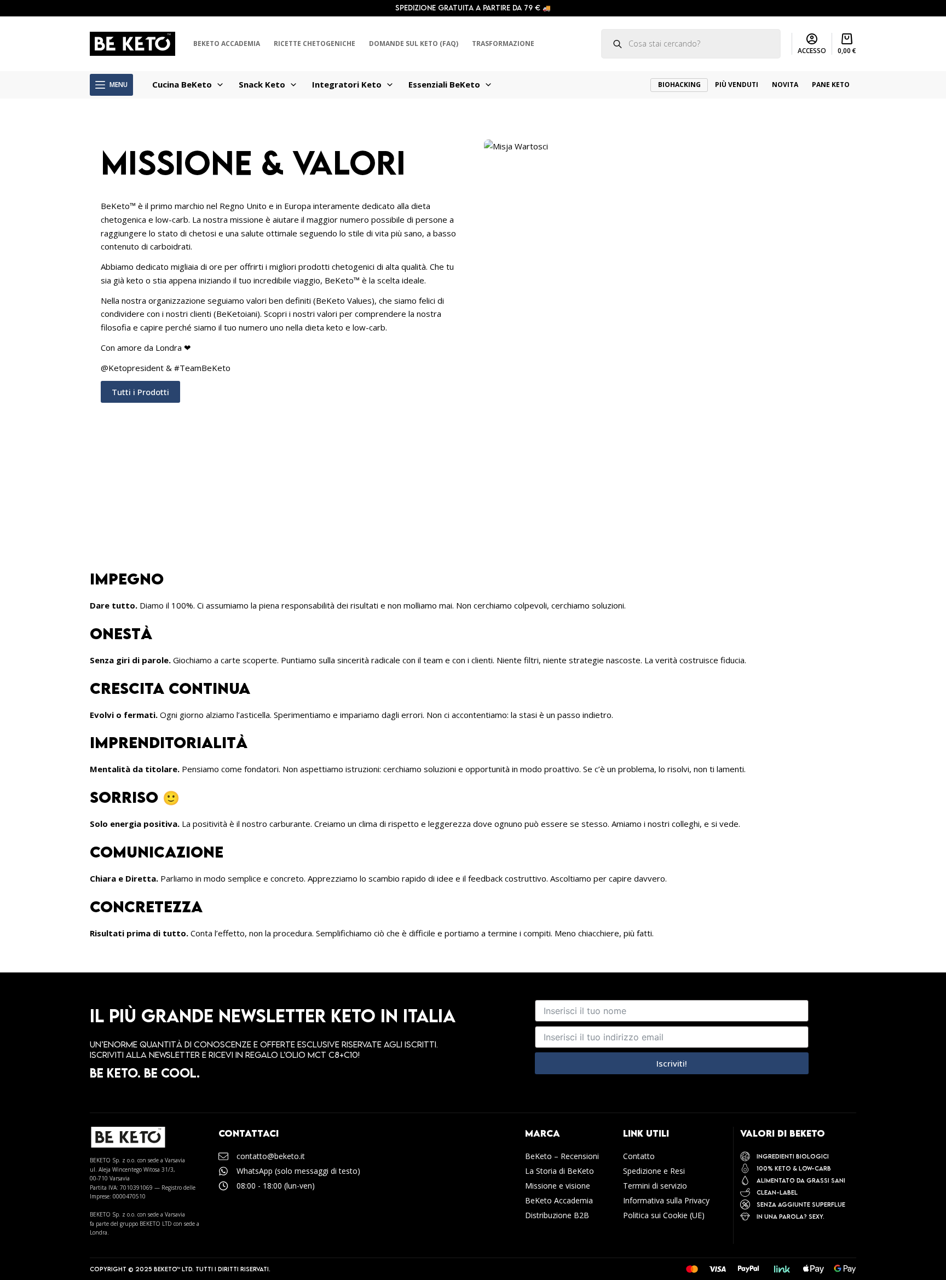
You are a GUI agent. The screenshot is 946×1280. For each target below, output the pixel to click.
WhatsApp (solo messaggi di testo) (298, 1171)
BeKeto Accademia (226, 43)
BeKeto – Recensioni (562, 1156)
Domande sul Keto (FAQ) (413, 43)
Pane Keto (831, 84)
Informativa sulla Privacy (666, 1200)
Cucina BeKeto (182, 84)
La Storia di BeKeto (559, 1171)
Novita (785, 84)
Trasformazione (503, 43)
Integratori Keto (347, 84)
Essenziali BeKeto (444, 84)
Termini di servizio (655, 1185)
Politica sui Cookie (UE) (664, 1215)
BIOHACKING (679, 84)
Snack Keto (262, 84)
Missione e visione (557, 1185)
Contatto (639, 1156)
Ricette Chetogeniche (314, 43)
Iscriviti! (671, 1063)
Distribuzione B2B (557, 1215)
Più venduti (736, 84)
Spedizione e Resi (654, 1171)
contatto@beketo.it (270, 1156)
